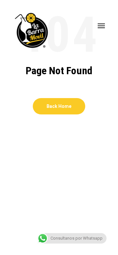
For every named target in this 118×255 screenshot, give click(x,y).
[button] (101, 25)
